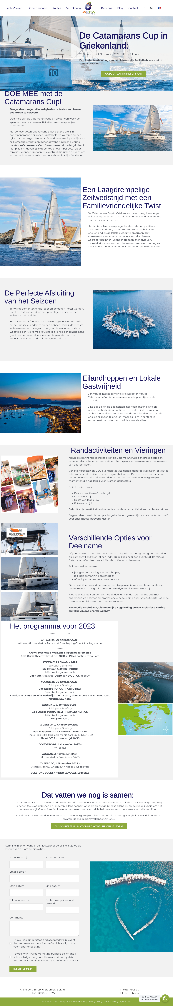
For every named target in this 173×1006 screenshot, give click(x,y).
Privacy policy (95, 1001)
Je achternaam (56, 857)
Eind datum (53, 885)
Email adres (17, 871)
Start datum (16, 885)
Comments (16, 917)
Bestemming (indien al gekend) (60, 902)
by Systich (125, 1001)
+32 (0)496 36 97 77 (43, 993)
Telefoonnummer (20, 900)
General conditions (76, 1001)
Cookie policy (111, 1001)
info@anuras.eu (129, 989)
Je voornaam (18, 857)
